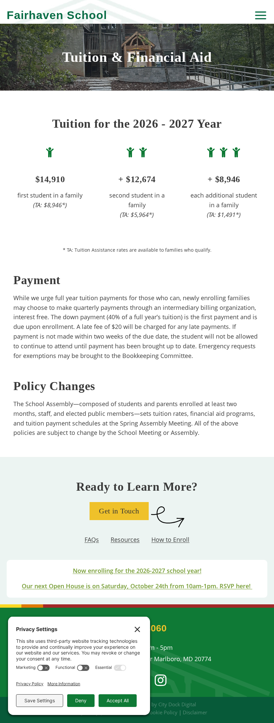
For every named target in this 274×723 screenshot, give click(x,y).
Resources (125, 539)
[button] (160, 680)
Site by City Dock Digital (169, 704)
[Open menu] (260, 15)
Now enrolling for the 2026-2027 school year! (137, 571)
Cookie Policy (162, 712)
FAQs (92, 539)
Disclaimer (195, 712)
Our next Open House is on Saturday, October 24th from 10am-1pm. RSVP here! (137, 586)
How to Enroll (170, 539)
